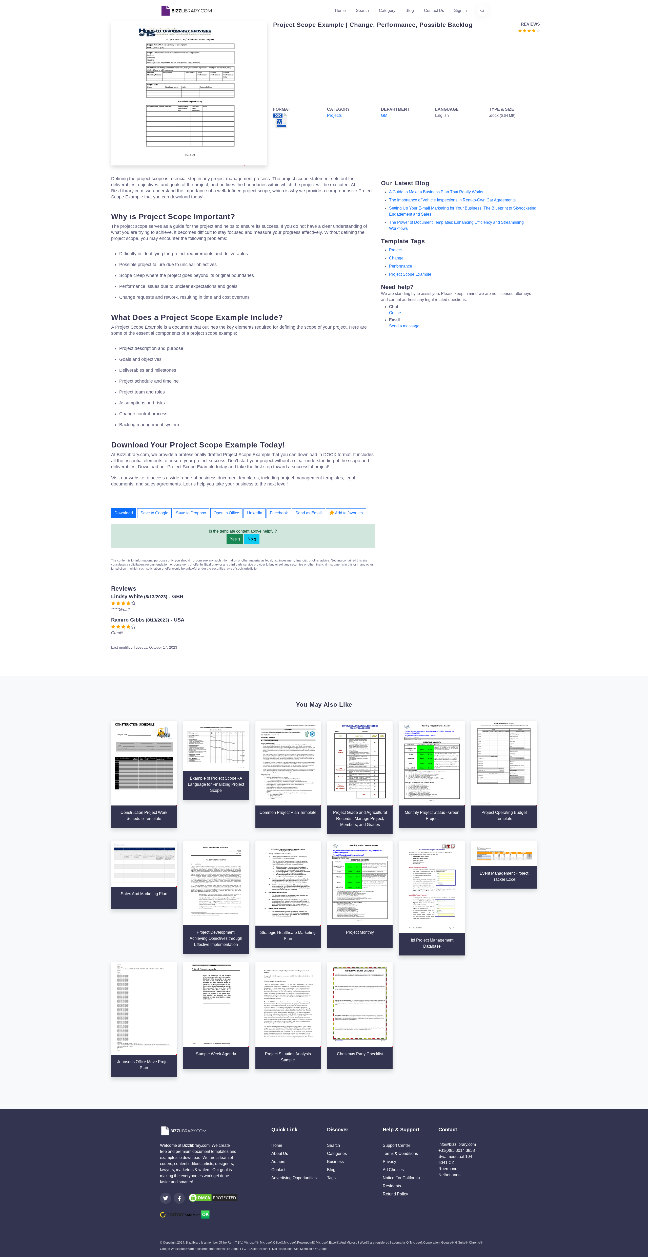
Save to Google (154, 513)
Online (395, 313)
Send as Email (308, 513)
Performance (400, 266)
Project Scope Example (410, 274)
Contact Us (434, 10)
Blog (410, 10)
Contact (278, 1170)
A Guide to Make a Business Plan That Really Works (436, 192)
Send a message (404, 326)
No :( (252, 539)
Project (395, 250)
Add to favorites (348, 513)
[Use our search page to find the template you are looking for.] (482, 10)
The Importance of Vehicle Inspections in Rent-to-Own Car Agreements (452, 200)
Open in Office (226, 513)
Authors (278, 1161)
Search (362, 10)
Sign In (460, 10)
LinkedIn (254, 513)
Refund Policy (395, 1194)
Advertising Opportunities (294, 1178)
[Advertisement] (405, 68)
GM (384, 115)
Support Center (396, 1145)
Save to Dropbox (191, 513)
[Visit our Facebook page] (179, 1198)
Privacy (389, 1161)
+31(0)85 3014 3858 (456, 1150)
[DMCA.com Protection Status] (213, 1197)
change (396, 258)
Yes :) (235, 539)
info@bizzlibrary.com (457, 1144)
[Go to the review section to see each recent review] (529, 30)
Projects (334, 115)
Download (123, 513)
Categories (337, 1153)
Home (340, 10)
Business (335, 1161)
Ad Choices (393, 1170)
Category (387, 10)
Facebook (279, 513)
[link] (165, 1198)
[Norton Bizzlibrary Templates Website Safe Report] (185, 1214)
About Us (279, 1153)
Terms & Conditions (400, 1153)
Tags (331, 1178)
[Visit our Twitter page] (165, 1198)
